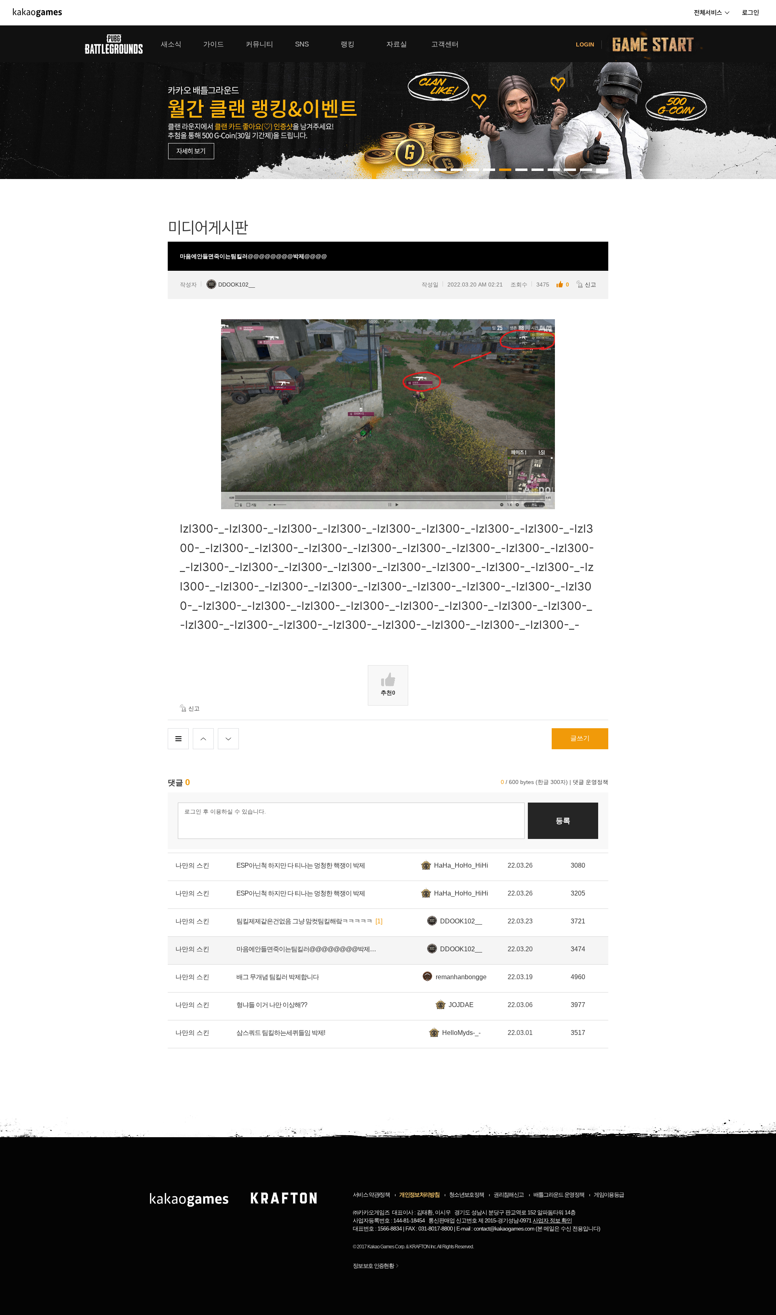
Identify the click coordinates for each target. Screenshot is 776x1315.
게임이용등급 (609, 1194)
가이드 (213, 44)
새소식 (171, 44)
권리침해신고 (508, 1194)
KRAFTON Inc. (422, 1247)
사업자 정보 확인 (552, 1220)
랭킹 (347, 44)
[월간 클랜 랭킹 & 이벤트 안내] (388, 102)
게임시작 (658, 43)
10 (570, 170)
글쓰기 (580, 738)
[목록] (178, 738)
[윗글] (203, 738)
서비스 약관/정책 (371, 1194)
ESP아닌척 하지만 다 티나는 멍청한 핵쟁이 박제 (300, 865)
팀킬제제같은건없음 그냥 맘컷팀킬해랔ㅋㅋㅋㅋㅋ (304, 921)
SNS (302, 44)
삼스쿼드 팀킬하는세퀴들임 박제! (280, 1032)
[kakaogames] (37, 12)
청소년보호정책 (466, 1194)
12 (602, 170)
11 (586, 170)
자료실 (396, 44)
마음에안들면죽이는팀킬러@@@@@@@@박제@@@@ (307, 949)
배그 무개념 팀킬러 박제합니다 (277, 977)
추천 (388, 692)
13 (602, 172)
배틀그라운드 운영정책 (559, 1194)
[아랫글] (228, 738)
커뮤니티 (259, 44)
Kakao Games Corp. (386, 1247)
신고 (590, 284)
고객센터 (445, 44)
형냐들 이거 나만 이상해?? (271, 1004)
